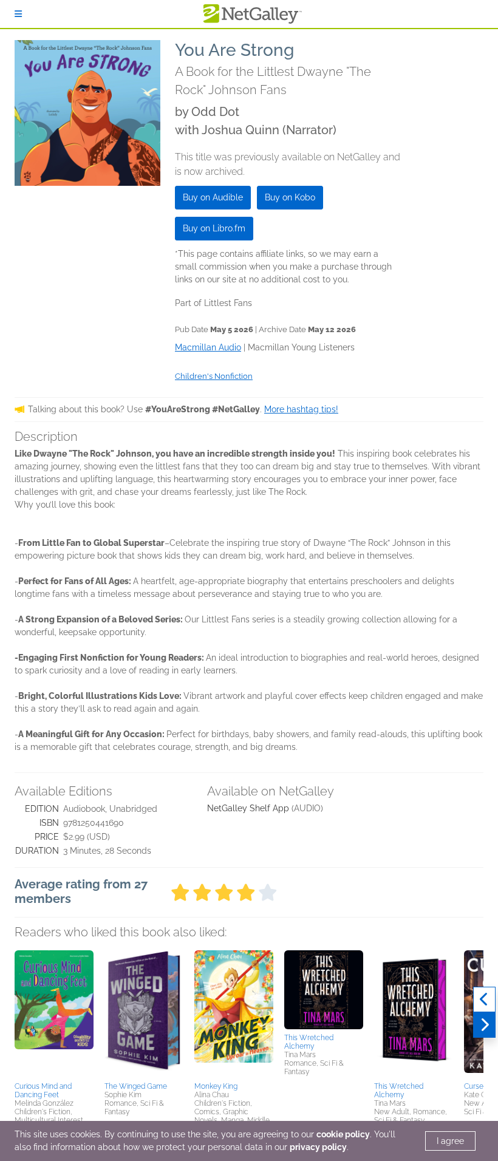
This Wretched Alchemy (308, 1041)
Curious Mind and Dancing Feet (43, 1090)
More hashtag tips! (301, 409)
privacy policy (318, 1147)
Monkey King (215, 1086)
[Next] (484, 1025)
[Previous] (484, 999)
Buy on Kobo (290, 197)
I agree (450, 1141)
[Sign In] (18, 14)
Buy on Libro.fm (214, 228)
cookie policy (343, 1134)
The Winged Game (135, 1086)
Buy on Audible (213, 197)
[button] (54, 1014)
